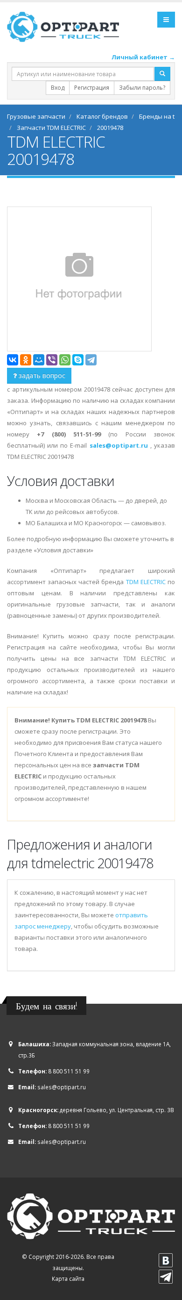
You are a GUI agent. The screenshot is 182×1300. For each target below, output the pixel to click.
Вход (57, 88)
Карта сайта (68, 1278)
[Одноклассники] (25, 359)
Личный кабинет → (143, 57)
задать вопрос (41, 375)
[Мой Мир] (38, 359)
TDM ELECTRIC (146, 582)
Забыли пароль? (142, 88)
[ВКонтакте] (12, 359)
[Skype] (78, 359)
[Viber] (51, 359)
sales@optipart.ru (61, 1087)
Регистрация (91, 88)
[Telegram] (91, 359)
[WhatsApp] (64, 359)
